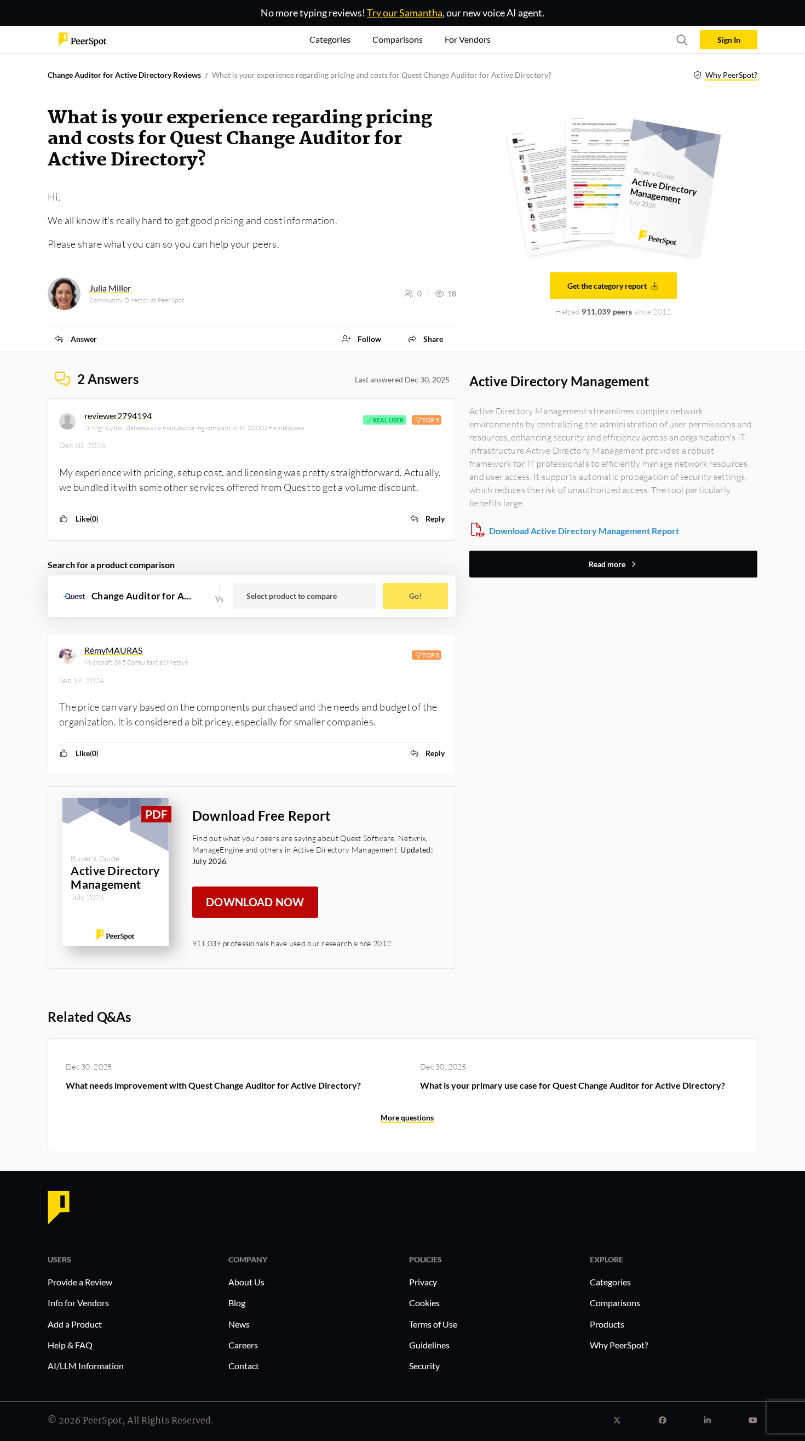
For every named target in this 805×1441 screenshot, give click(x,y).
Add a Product (75, 1324)
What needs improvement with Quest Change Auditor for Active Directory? (213, 1085)
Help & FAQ (70, 1345)
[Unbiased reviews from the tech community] (82, 38)
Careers (243, 1345)
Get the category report (607, 285)
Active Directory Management (559, 381)
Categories (610, 1282)
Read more (607, 564)
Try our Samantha (404, 13)
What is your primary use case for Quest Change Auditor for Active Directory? (572, 1085)
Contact (243, 1365)
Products (607, 1324)
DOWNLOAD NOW (255, 901)
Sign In (728, 39)
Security (424, 1365)
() (87, 518)
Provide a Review (80, 1282)
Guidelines (429, 1345)
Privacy (423, 1282)
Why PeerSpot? (731, 74)
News (239, 1324)
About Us (246, 1282)
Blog (236, 1302)
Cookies (424, 1302)
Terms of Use (433, 1324)
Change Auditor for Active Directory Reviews (124, 74)
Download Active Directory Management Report (584, 530)
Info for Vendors (78, 1302)
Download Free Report (261, 816)
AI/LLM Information (86, 1365)
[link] (76, 339)
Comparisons (615, 1302)
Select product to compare (291, 596)
